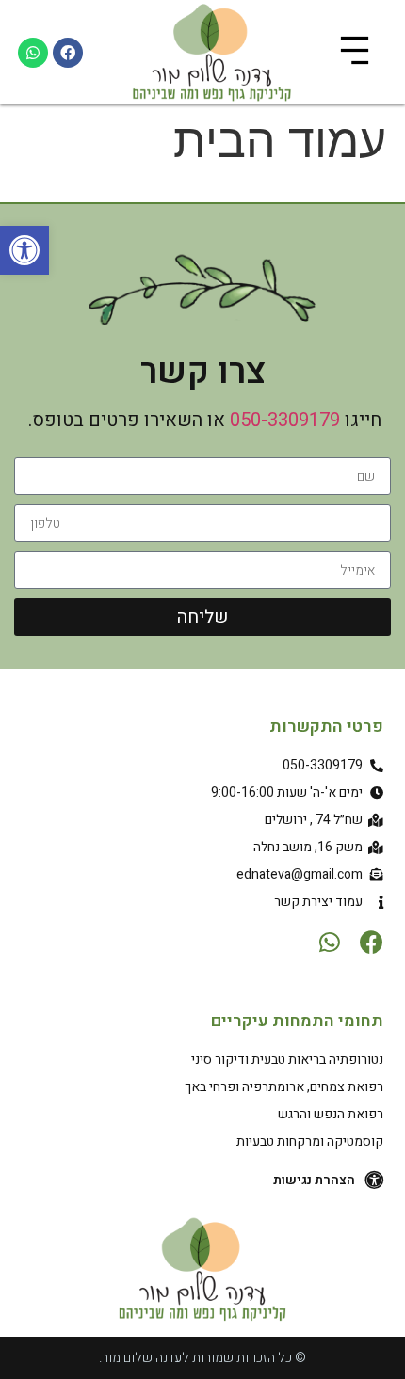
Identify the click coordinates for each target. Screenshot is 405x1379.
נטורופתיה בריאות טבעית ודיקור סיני (287, 1060)
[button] (24, 250)
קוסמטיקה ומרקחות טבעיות (309, 1141)
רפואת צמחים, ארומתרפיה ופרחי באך (284, 1087)
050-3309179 (285, 420)
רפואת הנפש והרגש (330, 1114)
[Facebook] (68, 53)
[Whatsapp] (33, 53)
